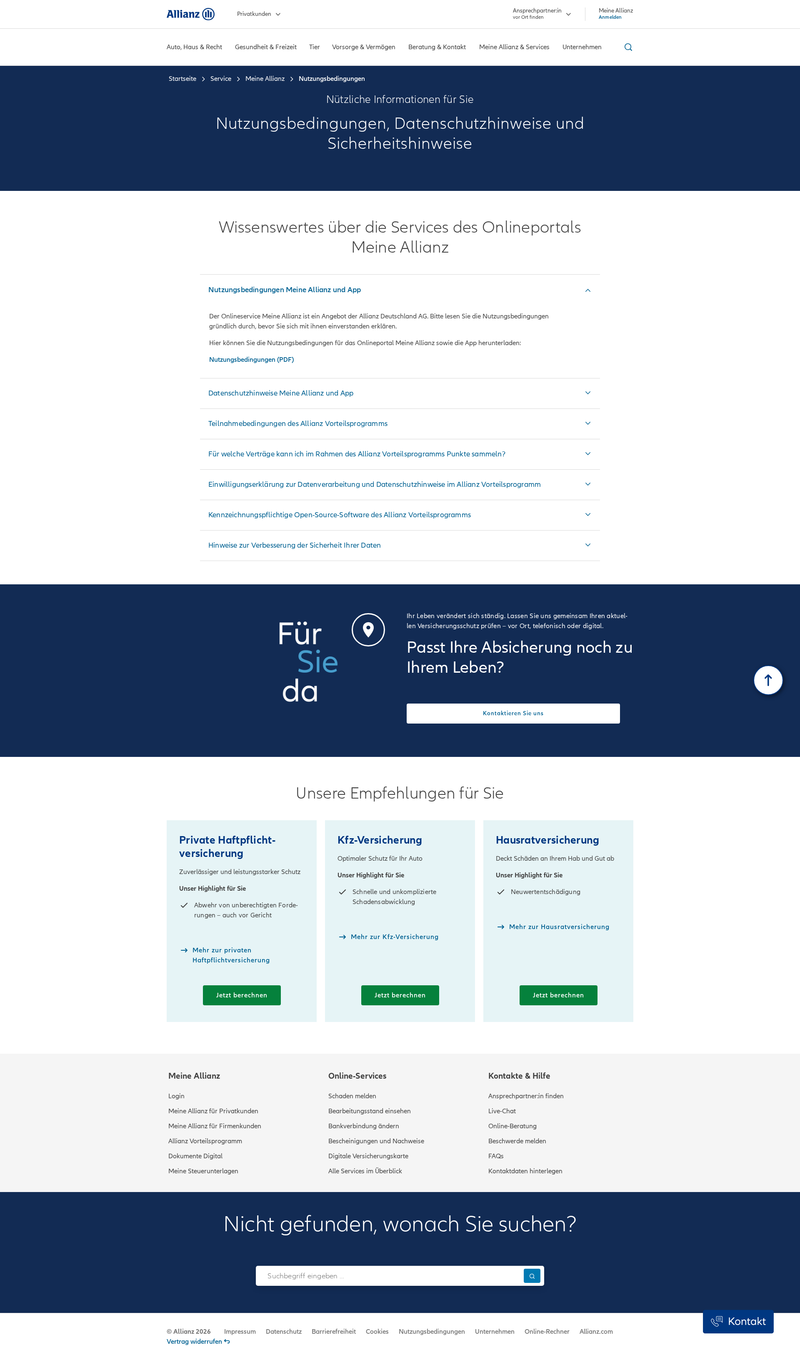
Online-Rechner (547, 1331)
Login (176, 1096)
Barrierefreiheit (334, 1331)
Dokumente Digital (195, 1156)
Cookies (377, 1331)
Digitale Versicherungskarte (368, 1156)
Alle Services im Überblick (365, 1171)
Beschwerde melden (517, 1141)
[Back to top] (768, 680)
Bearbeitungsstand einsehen (369, 1111)
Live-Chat (502, 1111)
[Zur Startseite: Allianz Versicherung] (191, 14)
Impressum (240, 1331)
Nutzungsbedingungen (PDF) (251, 360)
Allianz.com (596, 1331)
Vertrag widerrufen (194, 1341)
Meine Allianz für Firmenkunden (214, 1126)
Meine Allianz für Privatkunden (213, 1111)
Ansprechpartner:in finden (526, 1096)
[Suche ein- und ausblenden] (627, 47)
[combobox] (387, 1276)
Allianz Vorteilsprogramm (205, 1141)
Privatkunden (254, 14)
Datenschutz (284, 1331)
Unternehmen (495, 1331)
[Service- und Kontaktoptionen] (738, 1322)
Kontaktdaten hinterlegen (525, 1171)
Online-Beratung (512, 1126)
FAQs (496, 1156)
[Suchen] (532, 1275)
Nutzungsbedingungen (432, 1331)
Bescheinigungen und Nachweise (376, 1141)
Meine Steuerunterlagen (203, 1171)
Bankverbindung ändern (363, 1126)
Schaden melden (352, 1096)
